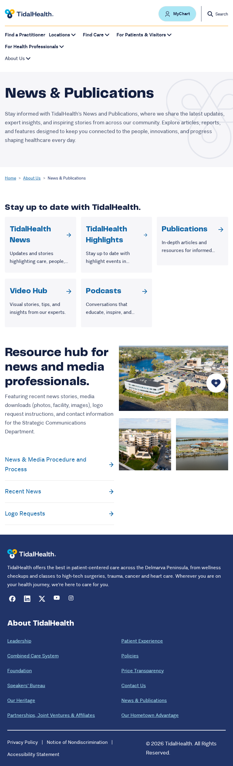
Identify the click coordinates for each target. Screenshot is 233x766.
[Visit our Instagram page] (72, 599)
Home (10, 178)
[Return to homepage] (31, 554)
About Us (32, 178)
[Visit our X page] (42, 599)
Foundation (19, 671)
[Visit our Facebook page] (12, 599)
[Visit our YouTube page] (57, 599)
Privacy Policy (22, 742)
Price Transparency (142, 671)
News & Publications (144, 700)
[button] (177, 14)
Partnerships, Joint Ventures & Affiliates (51, 715)
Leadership (19, 641)
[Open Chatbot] (216, 383)
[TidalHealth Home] (29, 14)
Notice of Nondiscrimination (77, 742)
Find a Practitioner (25, 35)
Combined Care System (33, 656)
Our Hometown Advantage (150, 715)
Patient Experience (142, 641)
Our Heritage (21, 700)
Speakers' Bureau (26, 685)
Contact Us (133, 685)
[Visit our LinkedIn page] (27, 599)
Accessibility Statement (33, 754)
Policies (130, 656)
